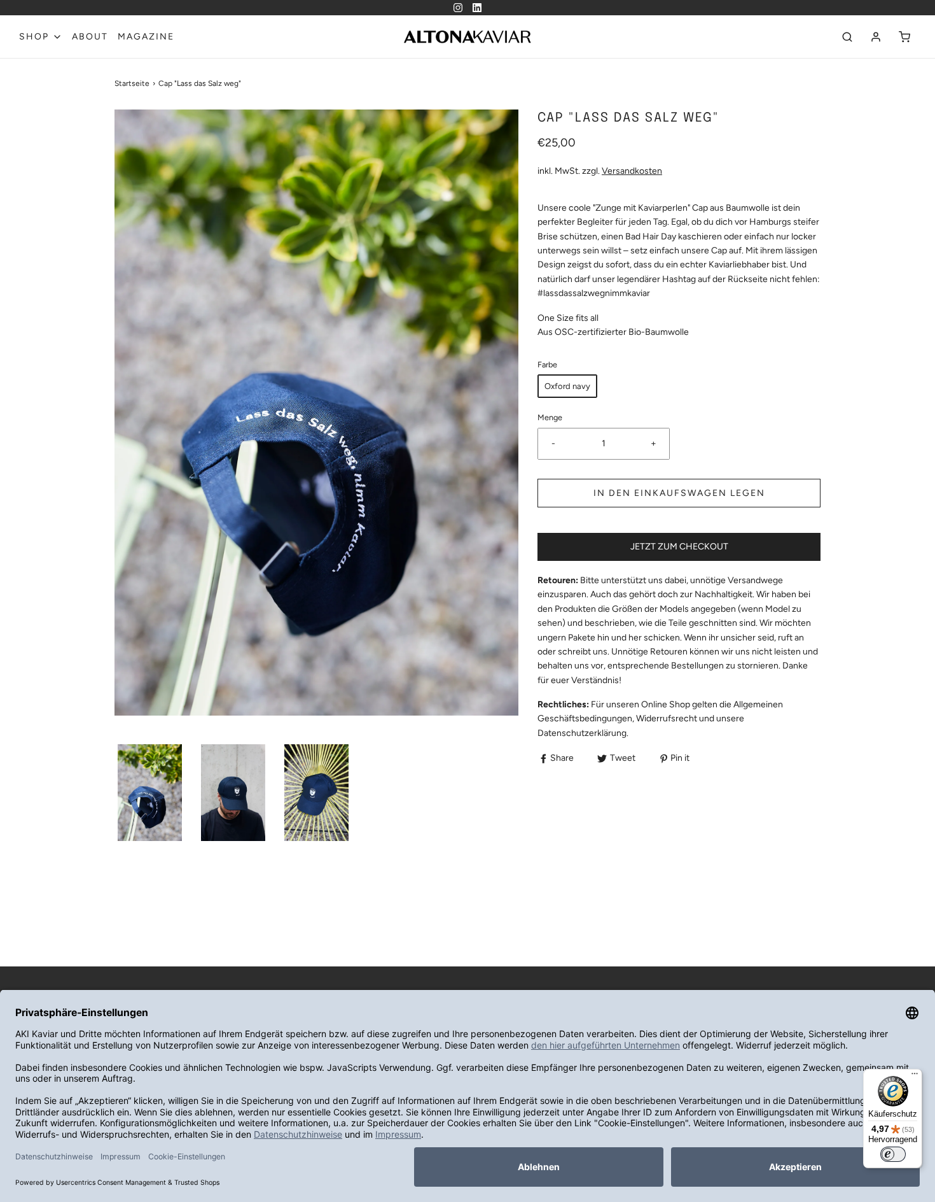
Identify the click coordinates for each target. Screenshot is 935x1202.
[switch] (893, 1154)
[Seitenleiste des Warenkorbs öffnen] (904, 36)
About (90, 36)
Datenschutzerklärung (582, 733)
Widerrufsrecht (666, 718)
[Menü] (914, 1076)
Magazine (146, 36)
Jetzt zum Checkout (679, 546)
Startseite (131, 83)
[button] (150, 792)
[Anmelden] (875, 37)
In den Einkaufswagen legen (679, 493)
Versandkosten (632, 171)
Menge (549, 417)
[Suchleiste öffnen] (847, 36)
